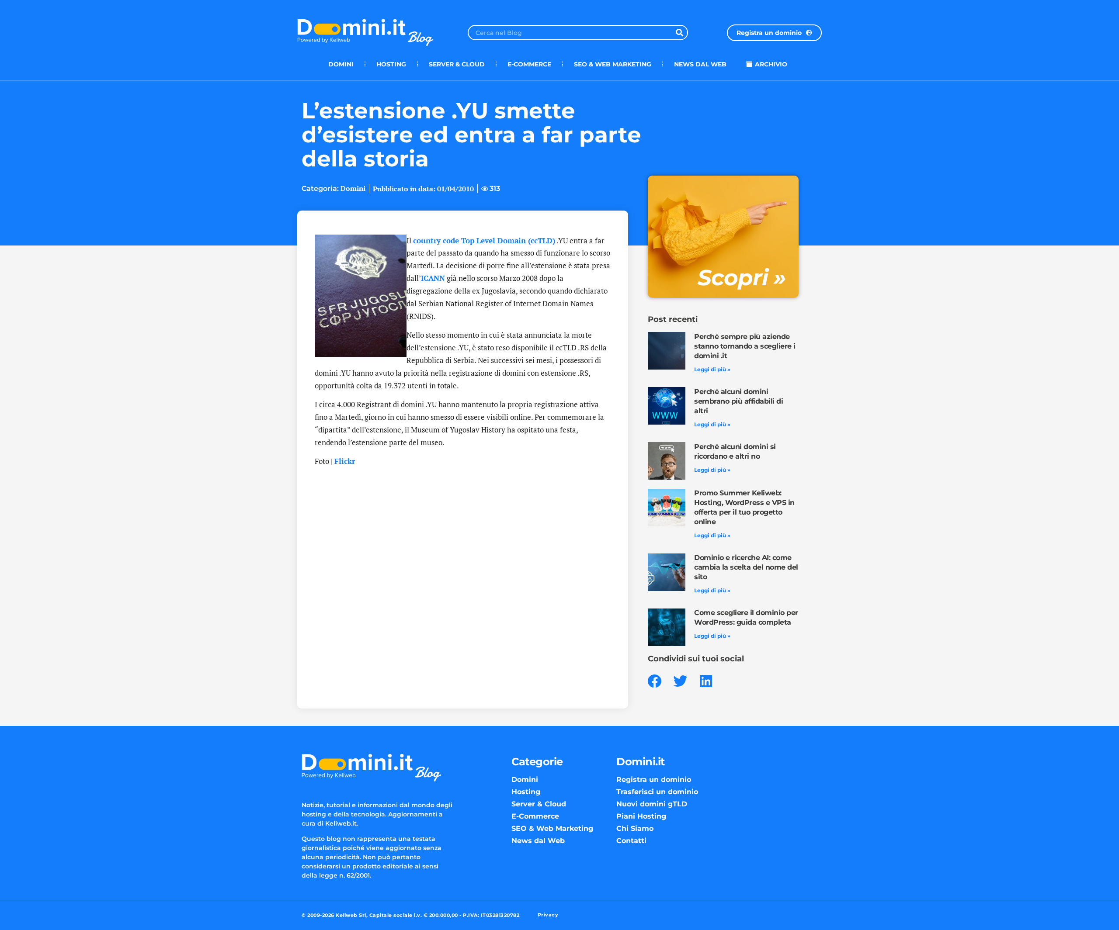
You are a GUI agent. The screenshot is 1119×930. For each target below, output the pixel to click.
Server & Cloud (457, 64)
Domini (341, 64)
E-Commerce (529, 64)
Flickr (344, 461)
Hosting (391, 64)
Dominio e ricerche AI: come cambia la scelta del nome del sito (746, 567)
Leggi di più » (712, 369)
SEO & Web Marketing (612, 64)
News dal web (700, 64)
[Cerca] (679, 32)
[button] (654, 681)
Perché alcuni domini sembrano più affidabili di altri (738, 401)
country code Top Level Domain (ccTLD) (484, 240)
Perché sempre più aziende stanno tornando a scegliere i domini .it (745, 346)
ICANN (433, 278)
